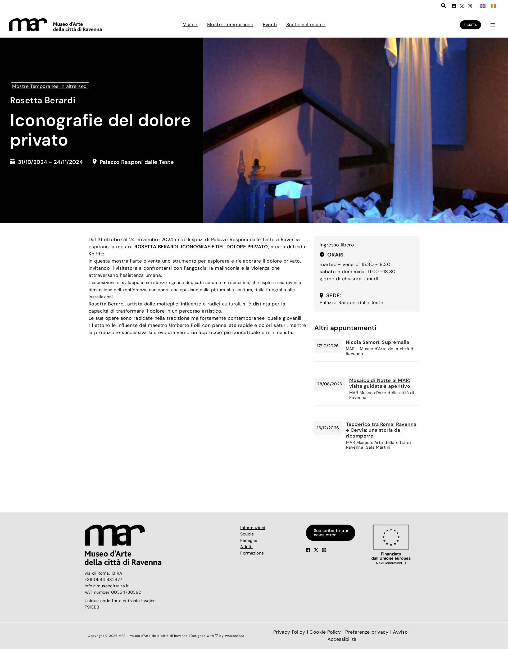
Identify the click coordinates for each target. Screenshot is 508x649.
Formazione (252, 553)
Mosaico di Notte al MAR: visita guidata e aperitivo (379, 383)
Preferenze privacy (366, 632)
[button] (443, 6)
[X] (462, 6)
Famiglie (248, 540)
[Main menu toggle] (492, 24)
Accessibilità (342, 639)
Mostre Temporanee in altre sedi (50, 86)
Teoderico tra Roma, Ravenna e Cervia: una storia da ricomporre (381, 430)
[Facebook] (454, 6)
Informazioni (252, 527)
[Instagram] (470, 6)
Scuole (247, 534)
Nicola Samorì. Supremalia (377, 342)
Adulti (246, 546)
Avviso (400, 632)
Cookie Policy (325, 632)
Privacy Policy (289, 632)
